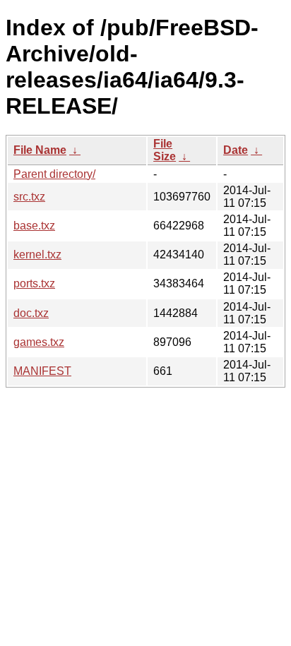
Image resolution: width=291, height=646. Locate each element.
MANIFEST (42, 371)
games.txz (38, 342)
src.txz (29, 197)
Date (235, 150)
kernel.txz (37, 255)
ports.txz (34, 283)
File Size (164, 150)
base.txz (34, 226)
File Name (39, 150)
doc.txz (31, 313)
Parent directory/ (54, 174)
